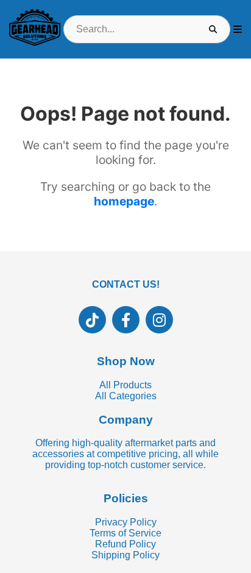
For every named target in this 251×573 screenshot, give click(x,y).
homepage (124, 201)
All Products (125, 385)
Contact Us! (126, 284)
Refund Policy (125, 544)
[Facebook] (126, 319)
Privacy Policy (126, 522)
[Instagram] (159, 319)
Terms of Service (125, 533)
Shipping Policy (125, 555)
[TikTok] (92, 319)
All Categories (126, 396)
